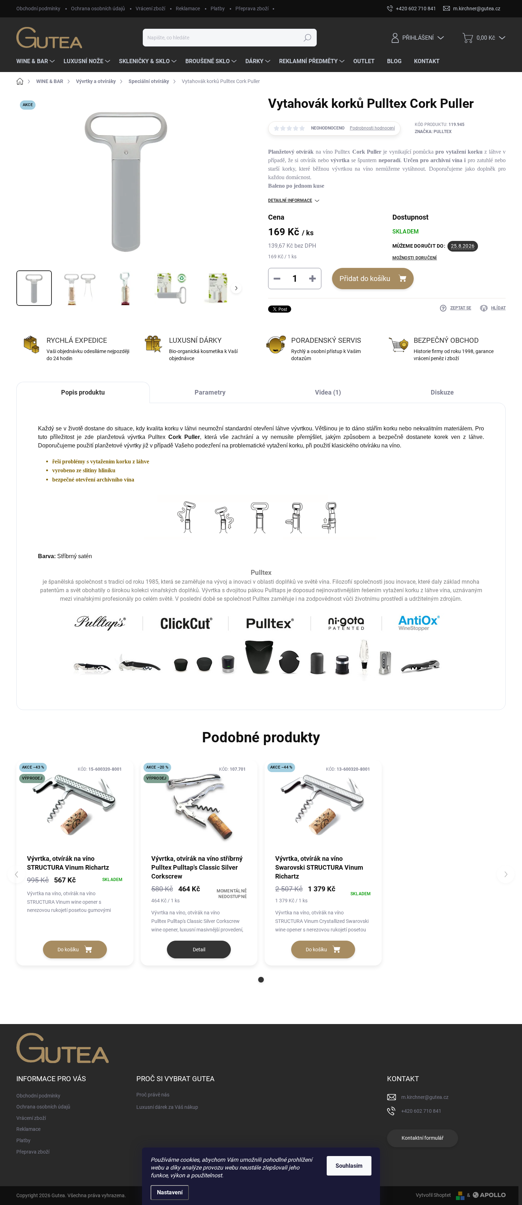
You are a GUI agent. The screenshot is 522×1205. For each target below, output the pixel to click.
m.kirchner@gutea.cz (424, 1097)
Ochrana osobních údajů (98, 8)
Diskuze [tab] (442, 392)
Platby (218, 8)
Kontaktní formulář (423, 1138)
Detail (199, 949)
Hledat (307, 37)
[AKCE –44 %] (323, 807)
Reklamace (188, 8)
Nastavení (170, 1192)
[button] (261, 980)
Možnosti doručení (414, 257)
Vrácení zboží (150, 8)
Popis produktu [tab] (83, 392)
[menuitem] (36, 61)
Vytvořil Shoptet (433, 1195)
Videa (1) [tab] (328, 392)
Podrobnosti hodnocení (372, 128)
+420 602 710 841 (421, 1111)
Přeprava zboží (251, 8)
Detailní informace (290, 200)
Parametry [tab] (210, 392)
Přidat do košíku (364, 278)
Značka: (433, 131)
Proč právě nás (152, 1094)
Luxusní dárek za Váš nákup (167, 1107)
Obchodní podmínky (38, 8)
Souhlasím (349, 1165)
